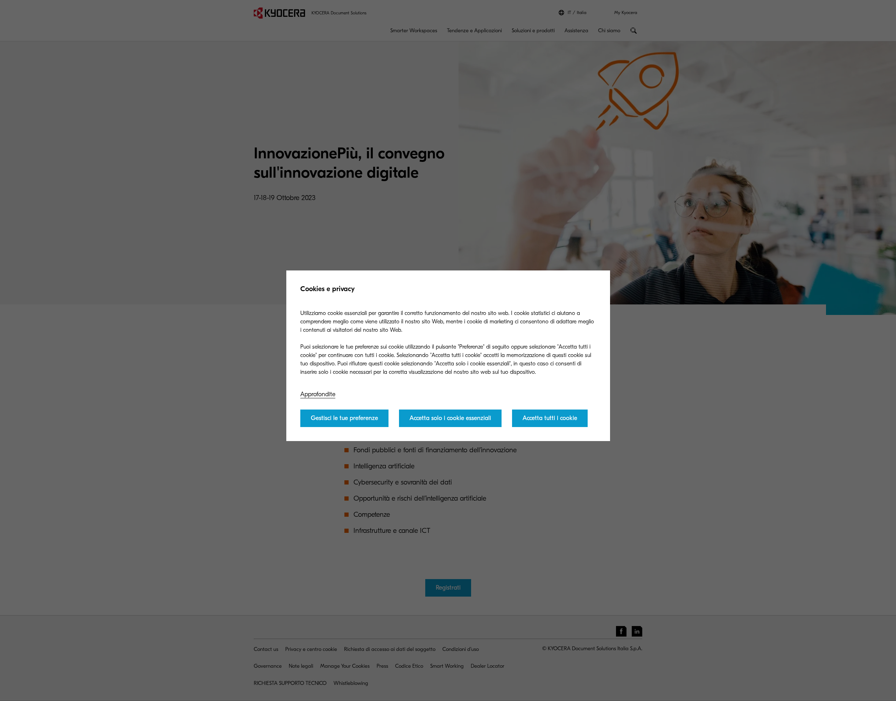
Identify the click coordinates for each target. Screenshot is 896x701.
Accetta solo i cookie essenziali (450, 418)
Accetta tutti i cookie (550, 418)
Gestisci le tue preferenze (344, 418)
